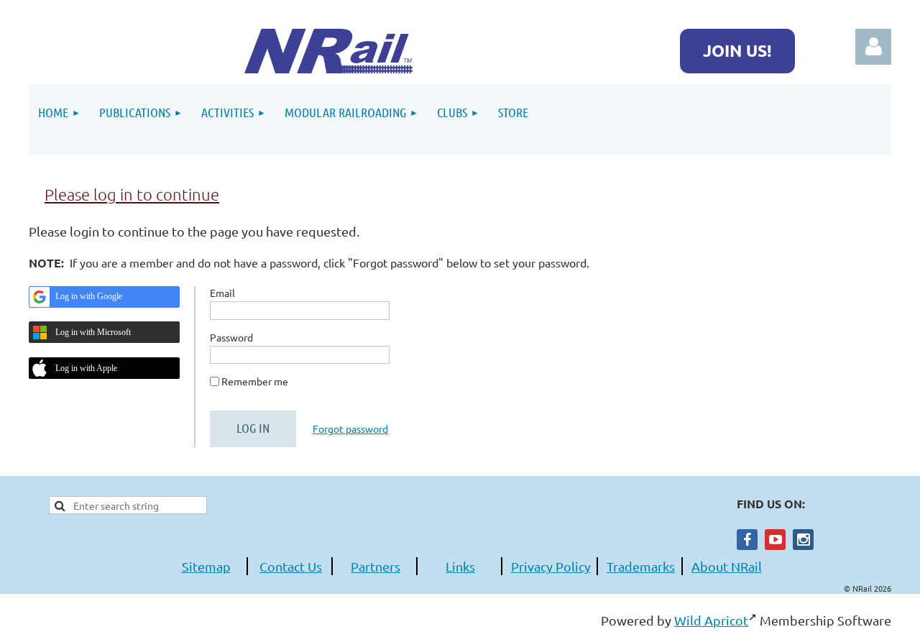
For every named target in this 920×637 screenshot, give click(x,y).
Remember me (254, 381)
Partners (375, 566)
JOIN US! (737, 50)
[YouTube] (775, 539)
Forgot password (350, 428)
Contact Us (290, 566)
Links (460, 566)
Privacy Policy (551, 566)
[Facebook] (747, 539)
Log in (873, 47)
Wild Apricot (711, 620)
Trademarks (641, 566)
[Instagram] (803, 539)
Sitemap (206, 566)
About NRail (726, 566)
